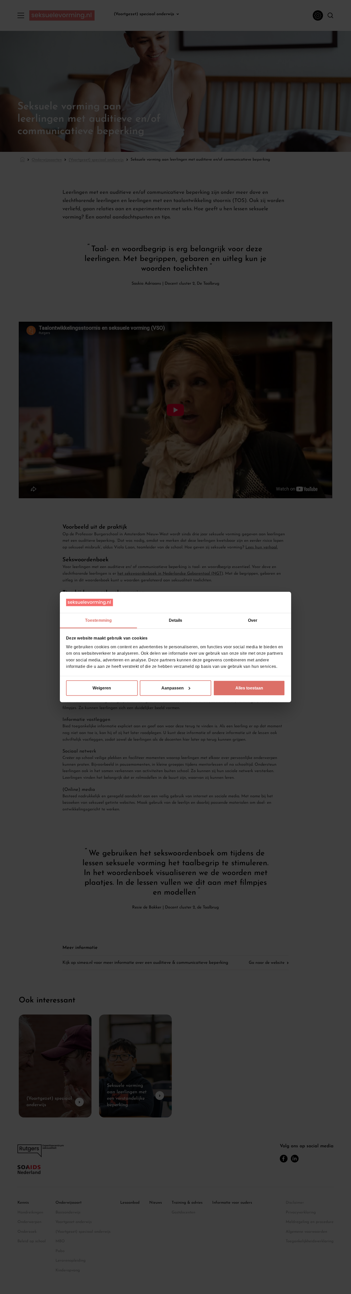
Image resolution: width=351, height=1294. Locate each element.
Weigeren (102, 688)
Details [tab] (175, 620)
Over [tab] (252, 620)
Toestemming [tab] (98, 620)
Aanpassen (172, 688)
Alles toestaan (249, 688)
